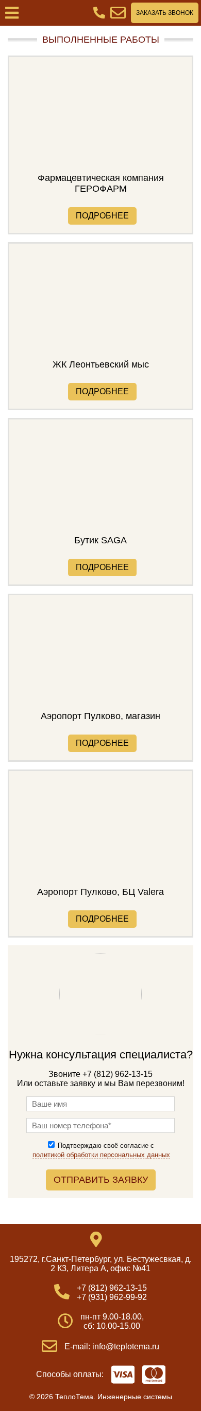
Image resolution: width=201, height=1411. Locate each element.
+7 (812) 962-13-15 (112, 1288)
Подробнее (102, 215)
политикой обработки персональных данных (101, 1155)
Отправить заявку (101, 1180)
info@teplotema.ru (125, 1346)
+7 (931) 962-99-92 (112, 1297)
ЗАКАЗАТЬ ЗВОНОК (164, 12)
